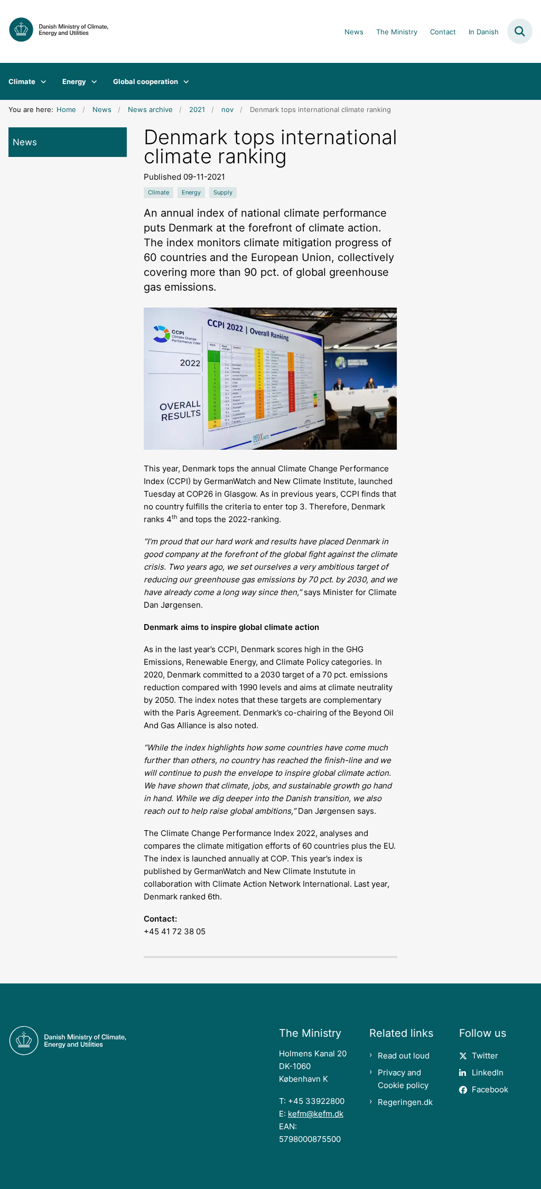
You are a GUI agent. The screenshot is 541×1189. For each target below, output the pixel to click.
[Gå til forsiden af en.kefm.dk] (54, 31)
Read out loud (404, 1056)
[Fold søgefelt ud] (520, 31)
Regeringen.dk (405, 1102)
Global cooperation (145, 81)
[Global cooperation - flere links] (183, 81)
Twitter (485, 1056)
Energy (74, 81)
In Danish (484, 32)
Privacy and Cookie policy (403, 1078)
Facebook (490, 1089)
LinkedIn (487, 1072)
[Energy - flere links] (91, 81)
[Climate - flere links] (40, 81)
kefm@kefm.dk (315, 1114)
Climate (21, 81)
